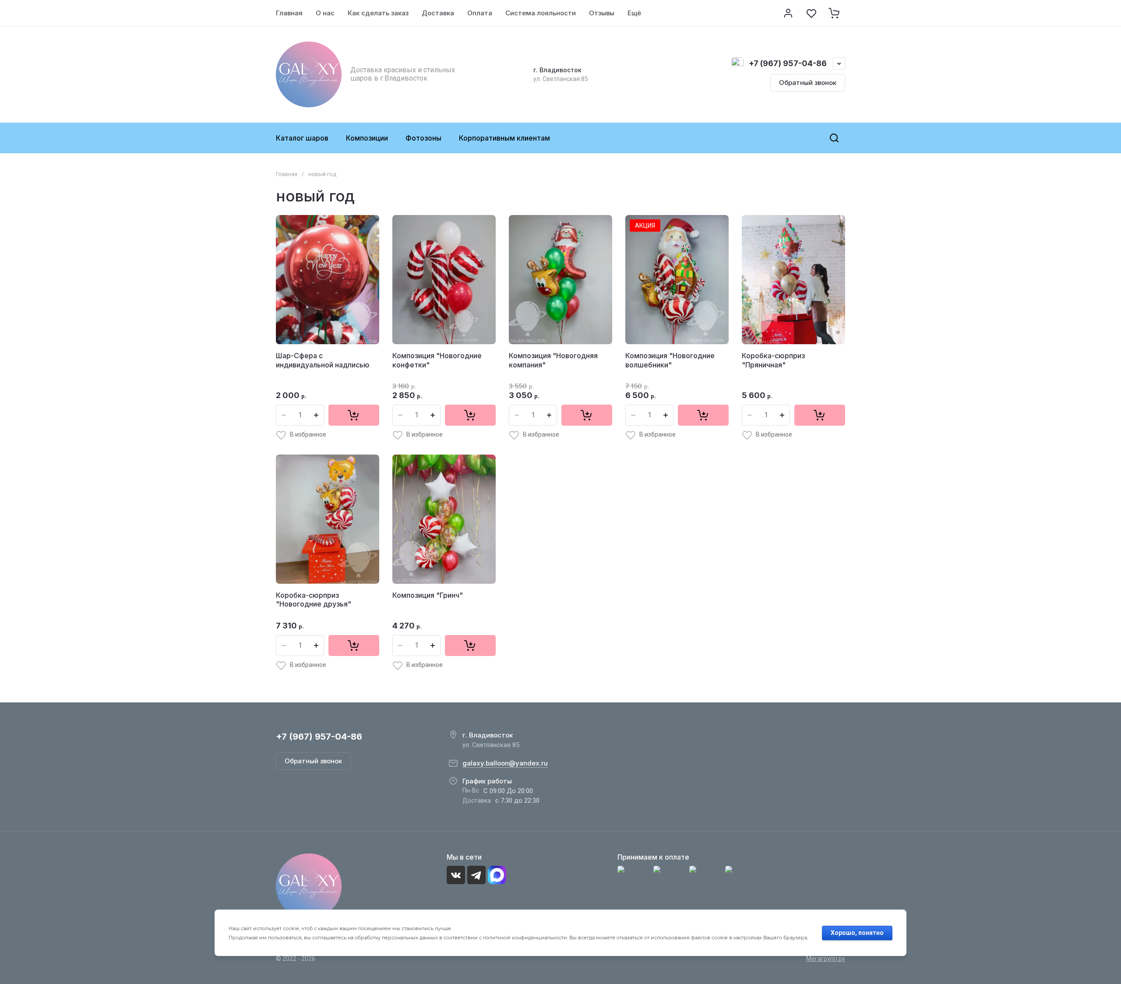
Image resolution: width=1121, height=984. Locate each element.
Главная (286, 174)
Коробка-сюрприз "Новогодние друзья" (313, 600)
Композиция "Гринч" (427, 595)
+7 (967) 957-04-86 (788, 63)
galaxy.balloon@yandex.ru (505, 763)
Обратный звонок (807, 82)
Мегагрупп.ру (825, 958)
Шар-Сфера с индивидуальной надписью (323, 360)
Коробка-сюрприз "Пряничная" (773, 360)
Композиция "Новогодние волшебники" (670, 360)
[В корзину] (353, 415)
